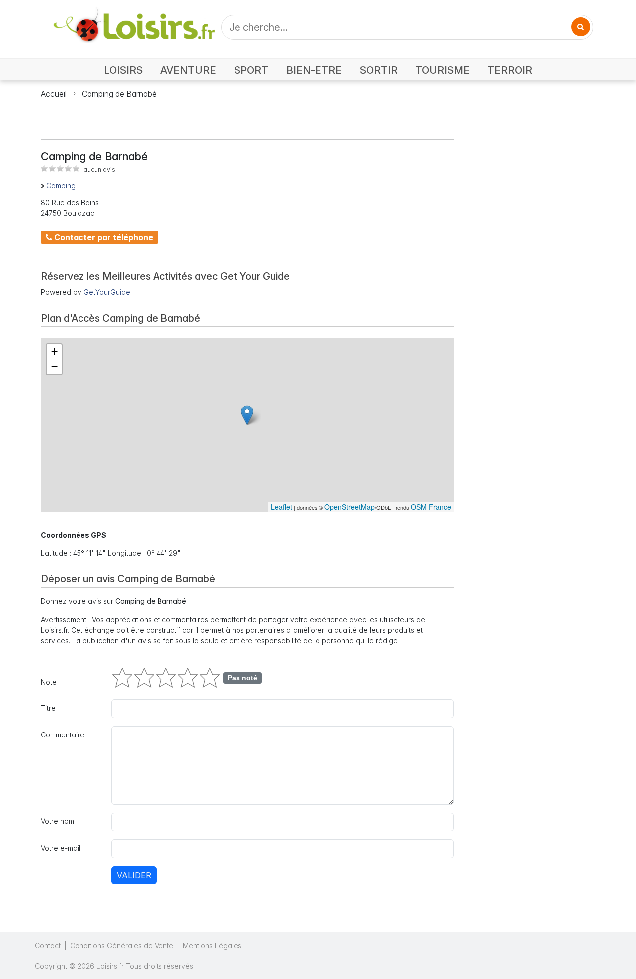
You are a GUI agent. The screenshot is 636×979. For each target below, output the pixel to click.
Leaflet (281, 507)
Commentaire (62, 735)
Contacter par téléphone (102, 237)
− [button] (54, 366)
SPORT (251, 70)
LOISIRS (123, 70)
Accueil (54, 94)
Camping (61, 185)
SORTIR (379, 70)
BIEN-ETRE (314, 70)
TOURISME (442, 70)
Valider (134, 875)
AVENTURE (188, 70)
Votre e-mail (60, 848)
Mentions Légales (212, 945)
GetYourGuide (106, 292)
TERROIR (509, 70)
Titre (48, 708)
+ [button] (54, 351)
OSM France (431, 507)
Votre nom (57, 821)
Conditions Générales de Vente (121, 945)
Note (49, 682)
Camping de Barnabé (119, 94)
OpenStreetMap (349, 507)
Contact (48, 945)
